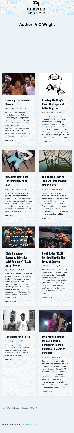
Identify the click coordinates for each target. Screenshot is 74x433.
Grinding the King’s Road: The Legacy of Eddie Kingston (53, 104)
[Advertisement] (37, 55)
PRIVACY (33, 408)
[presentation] (18, 84)
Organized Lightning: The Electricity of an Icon (16, 181)
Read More (10, 140)
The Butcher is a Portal (18, 337)
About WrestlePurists (11, 408)
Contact (25, 408)
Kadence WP (32, 424)
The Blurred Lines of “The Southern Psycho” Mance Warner (54, 181)
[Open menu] (70, 7)
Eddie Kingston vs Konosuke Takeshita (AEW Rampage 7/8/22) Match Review (18, 259)
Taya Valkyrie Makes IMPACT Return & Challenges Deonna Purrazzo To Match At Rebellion (53, 345)
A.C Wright (10, 108)
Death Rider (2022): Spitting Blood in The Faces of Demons (53, 257)
